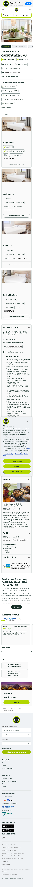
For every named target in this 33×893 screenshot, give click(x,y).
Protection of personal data (9, 850)
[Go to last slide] (3, 128)
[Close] (1, 3)
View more (16, 607)
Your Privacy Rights (17, 471)
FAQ (3, 763)
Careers (4, 786)
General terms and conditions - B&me (11, 856)
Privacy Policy (19, 454)
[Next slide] (29, 128)
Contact (4, 765)
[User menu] (29, 9)
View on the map (23, 59)
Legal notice (5, 867)
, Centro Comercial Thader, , (14, 55)
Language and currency (9, 726)
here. (28, 448)
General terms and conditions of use (11, 844)
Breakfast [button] (7, 479)
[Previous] (3, 651)
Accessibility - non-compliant (9, 874)
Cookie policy (5, 861)
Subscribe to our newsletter (16, 752)
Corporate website (7, 778)
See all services (6, 107)
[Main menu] (3, 9)
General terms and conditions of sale (11, 847)
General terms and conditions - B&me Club (13, 853)
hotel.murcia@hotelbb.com (12, 68)
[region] (16, 446)
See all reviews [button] (5, 647)
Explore (16, 702)
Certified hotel (8, 64)
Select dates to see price (16, 164)
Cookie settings (6, 864)
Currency (5, 739)
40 (28, 39)
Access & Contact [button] (12, 327)
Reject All (17, 466)
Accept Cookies (17, 461)
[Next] (30, 651)
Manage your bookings (8, 768)
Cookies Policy (8, 454)
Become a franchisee (7, 784)
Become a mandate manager (9, 781)
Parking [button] (6, 533)
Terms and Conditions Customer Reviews (12, 858)
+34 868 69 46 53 (22, 64)
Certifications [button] (9, 557)
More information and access (9, 76)
